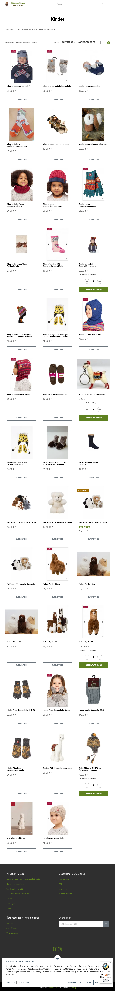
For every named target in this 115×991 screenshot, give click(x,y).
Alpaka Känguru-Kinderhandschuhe (57, 86)
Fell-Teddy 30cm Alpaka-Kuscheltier (21, 584)
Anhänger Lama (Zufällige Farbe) (92, 394)
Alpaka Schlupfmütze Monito (18, 394)
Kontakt (9, 899)
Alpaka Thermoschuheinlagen (55, 394)
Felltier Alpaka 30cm (51, 642)
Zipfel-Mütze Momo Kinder (53, 838)
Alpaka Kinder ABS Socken (89, 86)
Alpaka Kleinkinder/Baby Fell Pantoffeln (17, 265)
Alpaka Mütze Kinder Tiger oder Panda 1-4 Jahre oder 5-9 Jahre (55, 335)
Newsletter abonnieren (15, 884)
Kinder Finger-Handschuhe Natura (56, 710)
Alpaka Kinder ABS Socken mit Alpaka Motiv (17, 145)
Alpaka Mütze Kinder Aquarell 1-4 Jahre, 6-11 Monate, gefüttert (20, 335)
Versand (9, 908)
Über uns (9, 923)
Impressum (10, 982)
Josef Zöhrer (11, 928)
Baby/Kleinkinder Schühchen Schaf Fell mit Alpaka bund (54, 463)
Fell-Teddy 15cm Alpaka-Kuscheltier (93, 522)
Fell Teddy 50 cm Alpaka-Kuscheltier (57, 522)
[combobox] (79, 4)
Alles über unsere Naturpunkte (18, 894)
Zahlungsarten (12, 903)
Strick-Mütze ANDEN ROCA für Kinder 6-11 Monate (90, 769)
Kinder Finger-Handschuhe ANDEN (21, 710)
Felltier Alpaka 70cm (87, 642)
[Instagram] (60, 949)
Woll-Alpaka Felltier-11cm (17, 838)
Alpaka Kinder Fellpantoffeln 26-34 (92, 144)
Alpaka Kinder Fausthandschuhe (56, 144)
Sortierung (67, 42)
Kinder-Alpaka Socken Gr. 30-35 (91, 710)
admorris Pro (53, 988)
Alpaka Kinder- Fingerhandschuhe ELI (88, 205)
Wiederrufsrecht (65, 894)
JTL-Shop (72, 988)
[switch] (106, 980)
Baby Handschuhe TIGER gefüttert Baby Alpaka (17, 463)
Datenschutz (23, 982)
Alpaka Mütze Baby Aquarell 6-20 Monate (87, 265)
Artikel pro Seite (86, 42)
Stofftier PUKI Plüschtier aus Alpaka (57, 768)
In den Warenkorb (93, 289)
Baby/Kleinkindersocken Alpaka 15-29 (88, 463)
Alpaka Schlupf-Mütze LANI (90, 334)
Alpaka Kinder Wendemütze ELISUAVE (52, 205)
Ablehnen (72, 982)
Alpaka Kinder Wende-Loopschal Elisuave (16, 205)
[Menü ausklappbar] (108, 4)
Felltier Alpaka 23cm (15, 642)
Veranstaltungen (12, 933)
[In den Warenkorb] (105, 924)
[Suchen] (103, 4)
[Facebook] (55, 949)
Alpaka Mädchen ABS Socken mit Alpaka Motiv (53, 265)
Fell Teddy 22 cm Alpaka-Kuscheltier (21, 522)
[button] (102, 42)
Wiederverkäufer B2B (14, 889)
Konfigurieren (85, 982)
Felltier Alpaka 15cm (87, 584)
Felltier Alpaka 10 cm (51, 584)
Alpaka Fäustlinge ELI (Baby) (18, 86)
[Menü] (110, 963)
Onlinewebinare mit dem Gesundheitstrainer (23, 879)
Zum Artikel (21, 99)
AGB (60, 884)
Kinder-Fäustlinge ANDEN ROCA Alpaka (15, 769)
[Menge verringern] (87, 281)
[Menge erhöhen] (99, 281)
